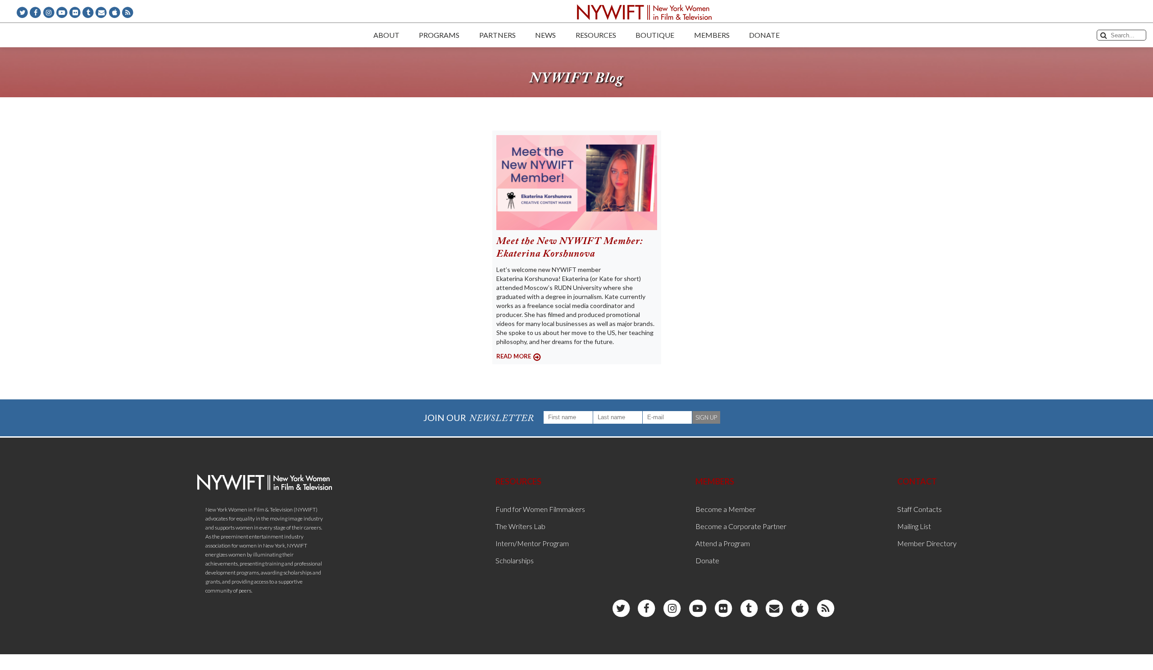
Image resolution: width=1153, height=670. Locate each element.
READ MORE (513, 356)
